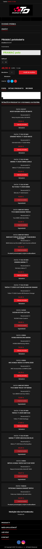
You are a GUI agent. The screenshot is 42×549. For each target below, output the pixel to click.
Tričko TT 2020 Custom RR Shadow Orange (21, 287)
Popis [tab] (3, 88)
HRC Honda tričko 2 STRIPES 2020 (21, 363)
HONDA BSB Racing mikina (21, 338)
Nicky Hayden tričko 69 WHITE (21, 111)
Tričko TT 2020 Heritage (21, 413)
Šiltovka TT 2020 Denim (21, 187)
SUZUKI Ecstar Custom (21, 312)
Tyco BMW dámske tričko (21, 212)
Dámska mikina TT (21, 262)
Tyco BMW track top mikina (21, 388)
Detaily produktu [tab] (15, 88)
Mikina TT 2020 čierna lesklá (21, 162)
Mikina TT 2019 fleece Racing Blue (21, 438)
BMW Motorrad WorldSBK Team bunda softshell (21, 238)
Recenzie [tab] (29, 88)
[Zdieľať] (8, 81)
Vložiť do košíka (28, 72)
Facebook (21, 514)
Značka (4, 43)
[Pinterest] (15, 81)
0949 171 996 (12, 1)
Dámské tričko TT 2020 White (21, 137)
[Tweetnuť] (12, 81)
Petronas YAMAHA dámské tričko (21, 488)
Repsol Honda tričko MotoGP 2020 (21, 463)
